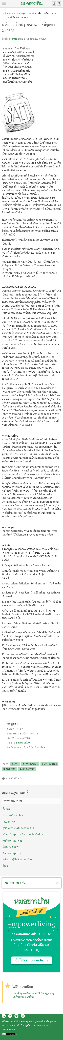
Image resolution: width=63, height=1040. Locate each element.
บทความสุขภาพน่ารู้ (24, 13)
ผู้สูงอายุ (49, 993)
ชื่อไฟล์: (11, 729)
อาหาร (15, 764)
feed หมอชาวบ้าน (4, 1016)
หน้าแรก (7, 13)
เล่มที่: (32, 733)
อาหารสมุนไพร (22, 742)
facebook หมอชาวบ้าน (10, 1016)
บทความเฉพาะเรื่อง (15, 882)
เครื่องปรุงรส (9, 769)
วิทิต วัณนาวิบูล (37, 747)
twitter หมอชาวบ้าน (16, 1016)
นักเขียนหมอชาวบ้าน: (18, 747)
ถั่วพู (19, 993)
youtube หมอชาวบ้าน (23, 1016)
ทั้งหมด (6, 809)
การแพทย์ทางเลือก (13, 815)
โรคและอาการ (10, 846)
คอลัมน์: (11, 742)
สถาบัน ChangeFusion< (24, 1025)
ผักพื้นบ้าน (18, 996)
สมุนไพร (29, 996)
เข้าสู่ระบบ (54, 3)
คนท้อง (27, 993)
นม (14, 993)
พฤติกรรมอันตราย (12, 840)
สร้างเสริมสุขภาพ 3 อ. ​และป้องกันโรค (23, 834)
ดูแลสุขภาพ (9, 821)
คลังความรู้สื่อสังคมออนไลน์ (18, 859)
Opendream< (8, 1029)
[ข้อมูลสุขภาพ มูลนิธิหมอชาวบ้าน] (32, 3)
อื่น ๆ (5, 865)
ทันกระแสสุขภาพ (12, 853)
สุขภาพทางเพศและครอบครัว (18, 828)
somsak (14, 39)
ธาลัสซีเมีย (38, 993)
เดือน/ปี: (11, 738)
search (59, 3)
